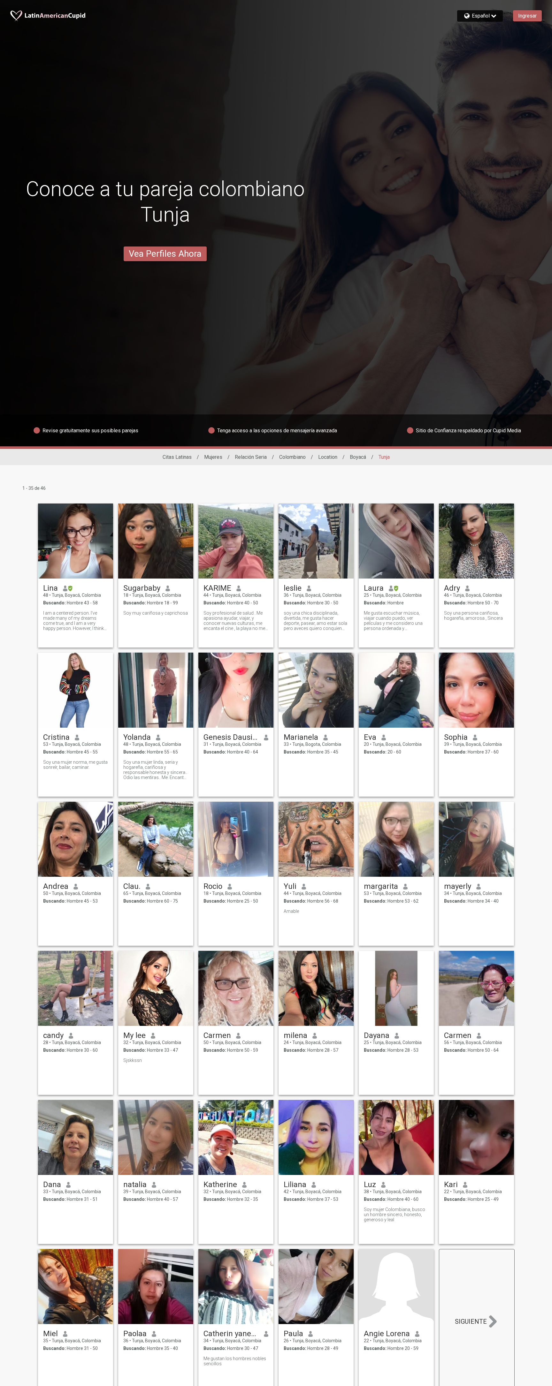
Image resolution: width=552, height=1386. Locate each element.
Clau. (132, 886)
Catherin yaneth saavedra (231, 1333)
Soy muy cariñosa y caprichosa (155, 613)
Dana (52, 1184)
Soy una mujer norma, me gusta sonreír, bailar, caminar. (75, 765)
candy (53, 1035)
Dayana (376, 1035)
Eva (370, 737)
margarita (381, 886)
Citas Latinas (177, 457)
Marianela (301, 737)
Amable (291, 911)
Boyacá (358, 457)
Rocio (212, 886)
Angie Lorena (387, 1333)
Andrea (55, 886)
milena (295, 1035)
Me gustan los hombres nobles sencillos (234, 1361)
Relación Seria (251, 457)
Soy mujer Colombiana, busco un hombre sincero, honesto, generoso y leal (394, 1214)
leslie (293, 588)
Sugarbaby (141, 588)
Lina (50, 588)
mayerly (457, 886)
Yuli (290, 886)
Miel (50, 1333)
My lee (134, 1035)
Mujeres (213, 457)
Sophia (456, 737)
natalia (135, 1184)
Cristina (56, 737)
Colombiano (292, 457)
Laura (374, 588)
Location (327, 457)
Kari (451, 1184)
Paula (293, 1333)
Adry (452, 588)
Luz (370, 1184)
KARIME (217, 588)
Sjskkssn (132, 1060)
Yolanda (137, 737)
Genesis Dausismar (231, 737)
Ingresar (527, 16)
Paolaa (135, 1333)
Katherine (220, 1184)
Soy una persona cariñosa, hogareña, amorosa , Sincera (473, 615)
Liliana (295, 1184)
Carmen (217, 1035)
